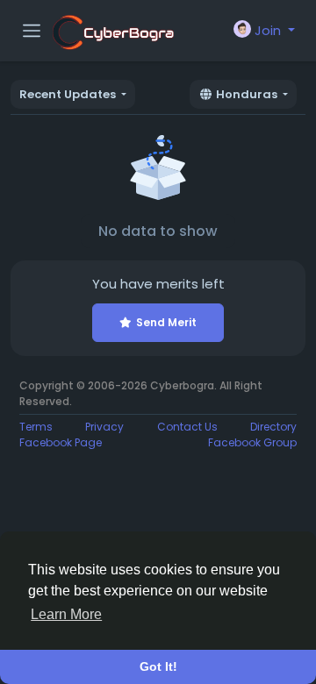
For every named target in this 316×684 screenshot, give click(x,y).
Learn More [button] (66, 614)
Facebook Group (252, 442)
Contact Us (187, 426)
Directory (273, 426)
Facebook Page (60, 442)
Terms (36, 426)
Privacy (104, 426)
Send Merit (166, 322)
